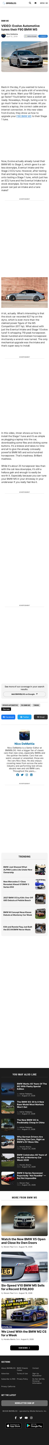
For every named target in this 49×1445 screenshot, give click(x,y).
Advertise (5, 1373)
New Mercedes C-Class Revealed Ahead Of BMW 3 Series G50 (16, 884)
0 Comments (43, 36)
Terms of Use (22, 1373)
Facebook (9, 717)
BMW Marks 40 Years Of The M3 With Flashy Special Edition (32, 1086)
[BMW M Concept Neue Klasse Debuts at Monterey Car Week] (40, 909)
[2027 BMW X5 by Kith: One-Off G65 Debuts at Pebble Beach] (40, 895)
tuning (36, 705)
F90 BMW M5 (23, 116)
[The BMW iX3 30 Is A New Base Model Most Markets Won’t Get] (7, 1102)
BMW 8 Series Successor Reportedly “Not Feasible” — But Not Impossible (31, 1175)
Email (41, 717)
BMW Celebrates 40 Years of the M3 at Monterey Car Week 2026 (32, 1157)
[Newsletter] (35, 3)
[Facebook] (17, 774)
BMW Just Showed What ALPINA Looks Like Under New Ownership (17, 870)
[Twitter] (22, 774)
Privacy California (8, 1386)
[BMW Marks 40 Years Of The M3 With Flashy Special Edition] (7, 1083)
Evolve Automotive (10, 705)
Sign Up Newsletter (37, 1374)
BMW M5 (5, 21)
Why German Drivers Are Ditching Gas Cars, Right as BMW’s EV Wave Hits (31, 1139)
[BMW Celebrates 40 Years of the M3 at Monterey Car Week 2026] (7, 1155)
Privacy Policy (22, 1379)
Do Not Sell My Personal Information (38, 1381)
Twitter (25, 717)
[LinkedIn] (31, 774)
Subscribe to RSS (8, 1379)
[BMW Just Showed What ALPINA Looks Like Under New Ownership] (40, 866)
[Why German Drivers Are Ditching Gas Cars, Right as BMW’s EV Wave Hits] (7, 1136)
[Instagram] (26, 774)
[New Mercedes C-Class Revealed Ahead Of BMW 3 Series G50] (40, 880)
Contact (35, 1368)
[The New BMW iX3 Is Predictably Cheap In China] (7, 1120)
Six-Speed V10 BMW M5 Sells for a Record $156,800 (23, 1287)
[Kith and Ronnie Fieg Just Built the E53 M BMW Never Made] (40, 924)
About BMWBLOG (8, 1368)
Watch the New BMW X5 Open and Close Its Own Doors (23, 1241)
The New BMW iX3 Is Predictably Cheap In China (30, 1121)
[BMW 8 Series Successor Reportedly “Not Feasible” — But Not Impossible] (7, 1173)
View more (23, 1348)
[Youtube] (27, 1418)
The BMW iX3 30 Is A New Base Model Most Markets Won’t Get (30, 1104)
